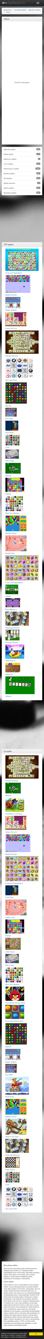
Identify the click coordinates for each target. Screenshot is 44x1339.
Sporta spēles (22, 188)
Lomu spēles (22, 164)
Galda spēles (22, 154)
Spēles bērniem (22, 183)
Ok (36, 1334)
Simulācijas (22, 178)
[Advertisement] (22, 45)
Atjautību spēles (22, 149)
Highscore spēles (22, 159)
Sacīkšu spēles (22, 173)
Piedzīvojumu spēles (22, 168)
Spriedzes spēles (22, 193)
